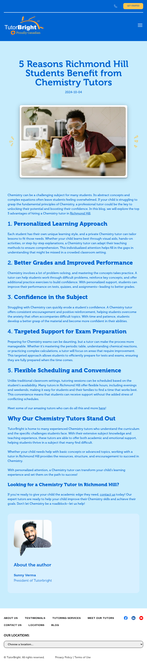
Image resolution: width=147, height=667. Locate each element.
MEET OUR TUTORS (101, 617)
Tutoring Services (66, 617)
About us (11, 617)
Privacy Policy (63, 657)
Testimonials (35, 617)
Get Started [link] (133, 6)
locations (36, 625)
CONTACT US (13, 625)
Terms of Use (82, 657)
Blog (55, 625)
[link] (115, 6)
